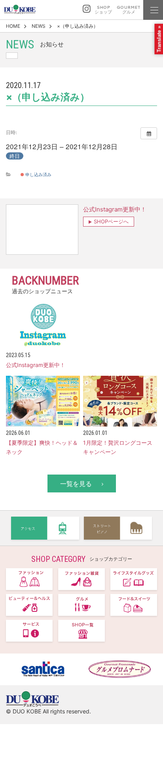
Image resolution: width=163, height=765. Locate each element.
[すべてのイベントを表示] (148, 133)
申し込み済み (37, 174)
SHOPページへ (111, 221)
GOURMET (128, 10)
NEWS (38, 26)
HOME (13, 26)
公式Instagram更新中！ (114, 209)
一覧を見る (76, 484)
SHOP (103, 10)
